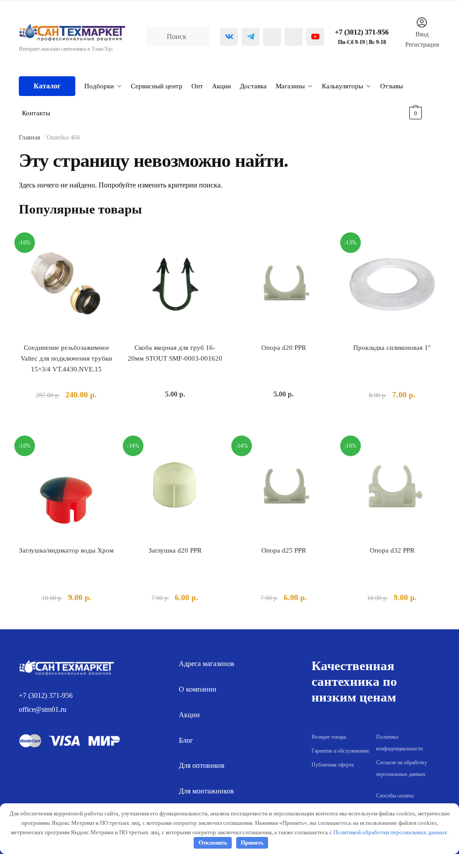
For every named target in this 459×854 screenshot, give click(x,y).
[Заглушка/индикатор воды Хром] (66, 487)
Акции (189, 715)
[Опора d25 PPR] (283, 487)
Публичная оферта (333, 765)
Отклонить (213, 842)
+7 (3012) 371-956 (46, 695)
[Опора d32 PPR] (392, 487)
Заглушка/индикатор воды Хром (66, 550)
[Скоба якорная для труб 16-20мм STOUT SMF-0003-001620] (174, 284)
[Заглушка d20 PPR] (174, 487)
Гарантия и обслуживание (340, 751)
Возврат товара (329, 737)
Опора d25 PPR (283, 550)
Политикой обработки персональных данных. (391, 832)
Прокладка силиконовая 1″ (392, 347)
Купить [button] (66, 415)
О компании (198, 689)
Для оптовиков (202, 765)
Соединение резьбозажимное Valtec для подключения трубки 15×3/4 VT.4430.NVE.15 (66, 358)
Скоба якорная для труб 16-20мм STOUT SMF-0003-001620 (175, 353)
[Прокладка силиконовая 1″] (392, 284)
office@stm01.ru (42, 709)
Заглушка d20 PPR (175, 550)
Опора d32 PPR (392, 550)
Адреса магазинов (206, 663)
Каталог (47, 86)
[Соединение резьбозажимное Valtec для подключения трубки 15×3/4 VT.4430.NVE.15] (66, 284)
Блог (186, 740)
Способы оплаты (395, 796)
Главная (29, 137)
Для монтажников (206, 791)
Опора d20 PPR (283, 347)
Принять (252, 842)
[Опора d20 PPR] (283, 284)
